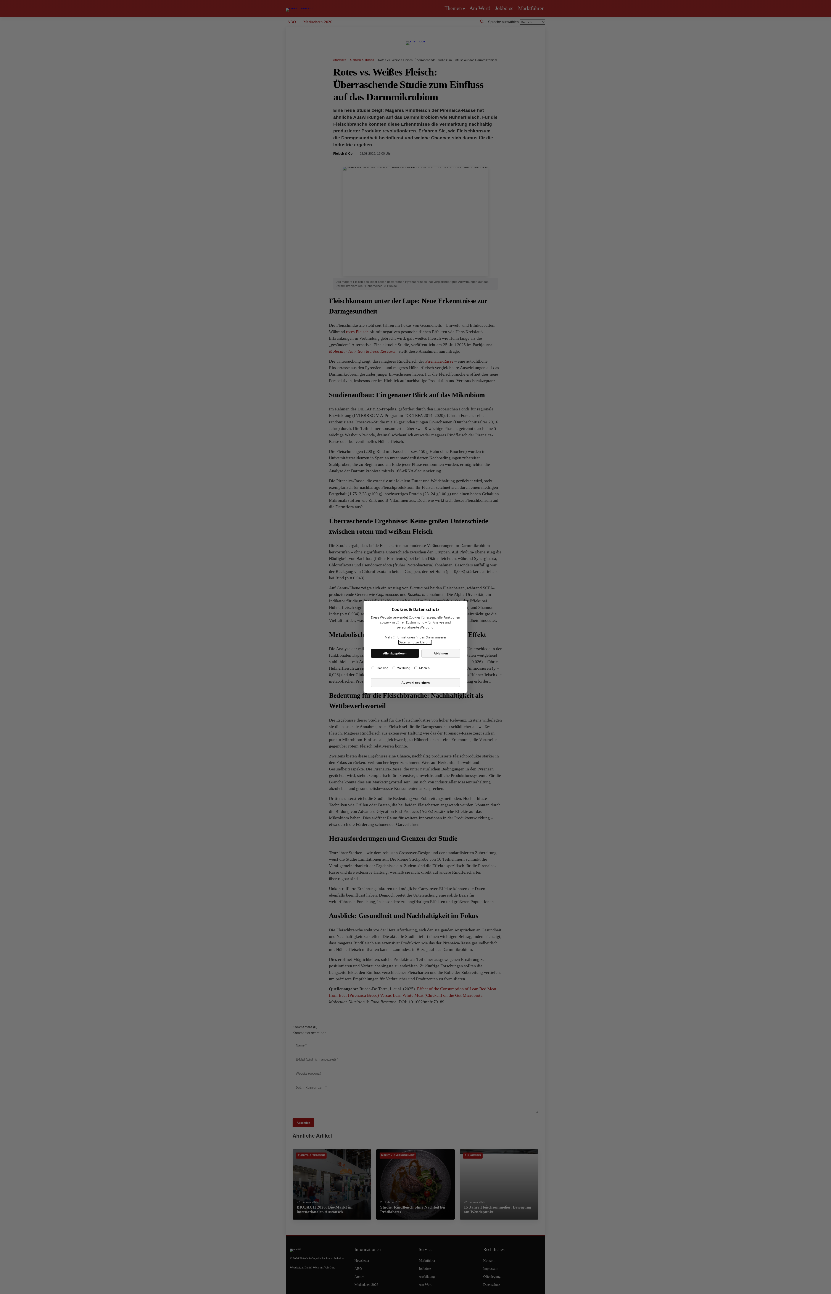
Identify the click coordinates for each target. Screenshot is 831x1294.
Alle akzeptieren (395, 653)
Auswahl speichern (415, 682)
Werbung (403, 668)
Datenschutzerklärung (415, 642)
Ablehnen (441, 653)
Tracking (382, 668)
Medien (424, 668)
